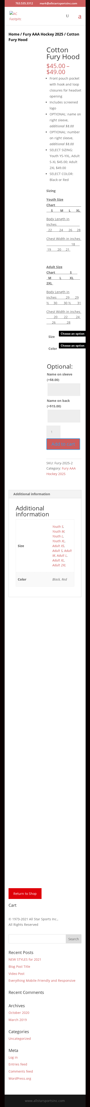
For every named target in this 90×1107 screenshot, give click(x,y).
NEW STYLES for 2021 (25, 959)
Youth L (57, 536)
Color (52, 348)
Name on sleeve (59, 377)
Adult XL (58, 560)
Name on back (58, 403)
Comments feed (21, 1071)
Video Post (16, 973)
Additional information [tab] (31, 494)
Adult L (62, 555)
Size (51, 336)
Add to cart (63, 444)
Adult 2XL (59, 565)
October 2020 (19, 1012)
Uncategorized (20, 1038)
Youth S (57, 526)
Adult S (57, 550)
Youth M (58, 531)
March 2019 (18, 1020)
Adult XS (58, 546)
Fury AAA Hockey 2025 (43, 34)
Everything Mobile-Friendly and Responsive (42, 980)
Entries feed (18, 1064)
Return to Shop (25, 893)
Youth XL (58, 541)
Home (14, 34)
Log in (13, 1057)
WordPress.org (20, 1078)
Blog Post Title (19, 966)
